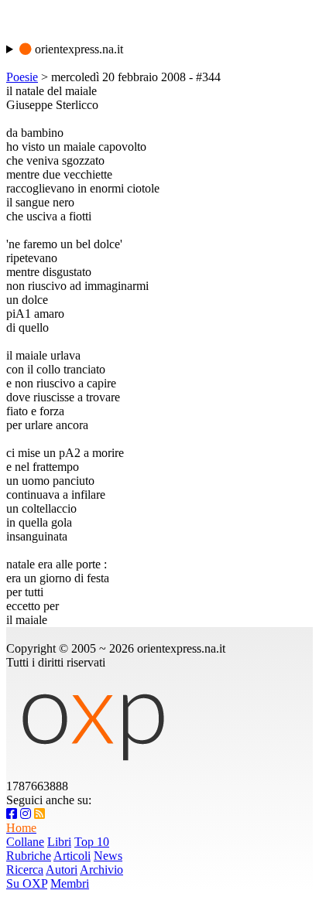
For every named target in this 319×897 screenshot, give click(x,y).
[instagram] (25, 813)
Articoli (72, 855)
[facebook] (11, 813)
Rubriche (28, 855)
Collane (25, 841)
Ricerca (24, 869)
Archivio (101, 869)
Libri (59, 841)
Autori (61, 869)
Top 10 (91, 841)
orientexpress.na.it (77, 49)
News (108, 855)
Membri (69, 883)
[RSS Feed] (39, 813)
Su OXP (26, 883)
